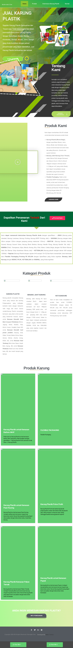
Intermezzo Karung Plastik (50, 4)
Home (24, 4)
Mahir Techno (50, 634)
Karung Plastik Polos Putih (52, 504)
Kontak (67, 4)
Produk (34, 4)
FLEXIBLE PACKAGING (50, 430)
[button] (18, 162)
